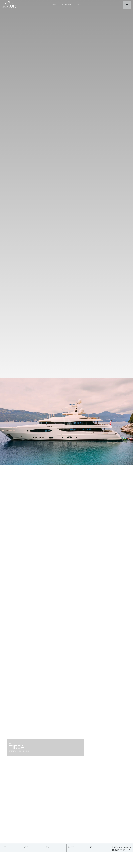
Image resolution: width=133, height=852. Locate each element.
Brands (53, 4)
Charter (79, 4)
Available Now (66, 4)
